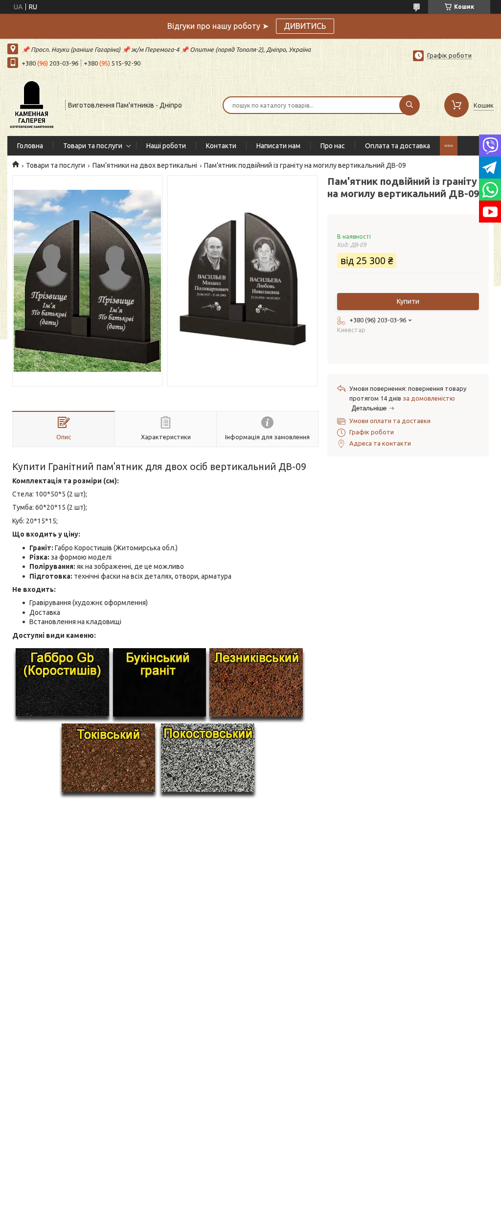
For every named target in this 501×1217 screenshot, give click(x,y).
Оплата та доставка (397, 145)
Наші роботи (166, 145)
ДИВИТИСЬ (305, 26)
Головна (30, 145)
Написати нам (278, 145)
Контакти (221, 145)
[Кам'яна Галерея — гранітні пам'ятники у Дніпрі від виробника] (31, 104)
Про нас (332, 145)
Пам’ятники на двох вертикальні (144, 165)
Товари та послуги (92, 145)
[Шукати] (409, 105)
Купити (408, 301)
